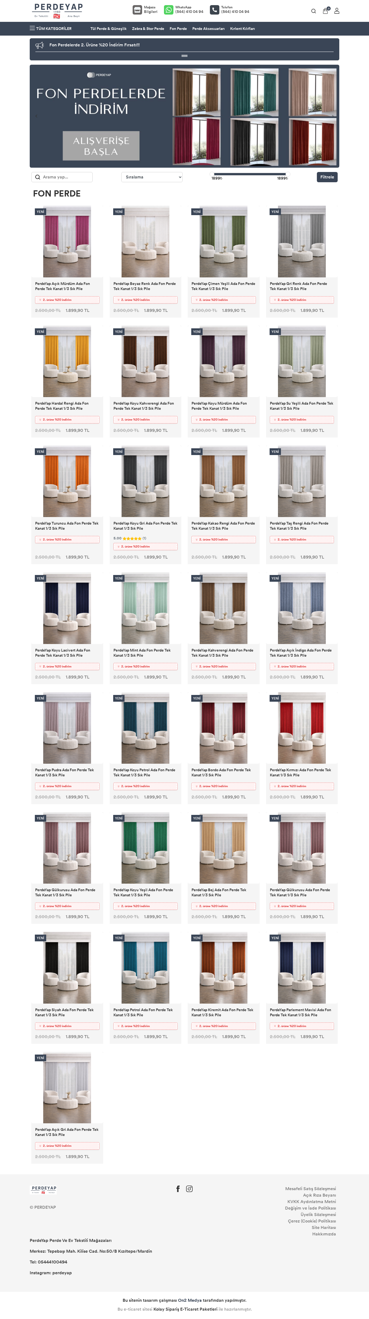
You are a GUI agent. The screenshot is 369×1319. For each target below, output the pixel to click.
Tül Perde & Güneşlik (108, 28)
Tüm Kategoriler (54, 28)
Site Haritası (324, 1227)
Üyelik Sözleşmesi (318, 1214)
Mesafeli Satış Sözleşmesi (310, 1189)
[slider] (211, 174)
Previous (36, 116)
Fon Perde (178, 28)
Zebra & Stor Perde (148, 28)
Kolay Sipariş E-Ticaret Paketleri (185, 1309)
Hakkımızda (324, 1234)
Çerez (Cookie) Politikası (312, 1221)
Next (332, 116)
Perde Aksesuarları (208, 28)
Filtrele (327, 177)
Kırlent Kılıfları (242, 28)
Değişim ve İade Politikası (310, 1208)
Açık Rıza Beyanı (319, 1195)
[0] (325, 11)
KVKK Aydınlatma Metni (311, 1202)
